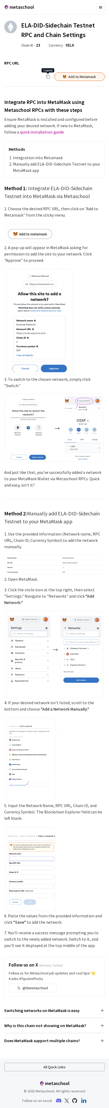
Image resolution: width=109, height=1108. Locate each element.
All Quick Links (54, 1067)
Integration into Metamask (38, 157)
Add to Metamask (82, 76)
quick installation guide (42, 132)
